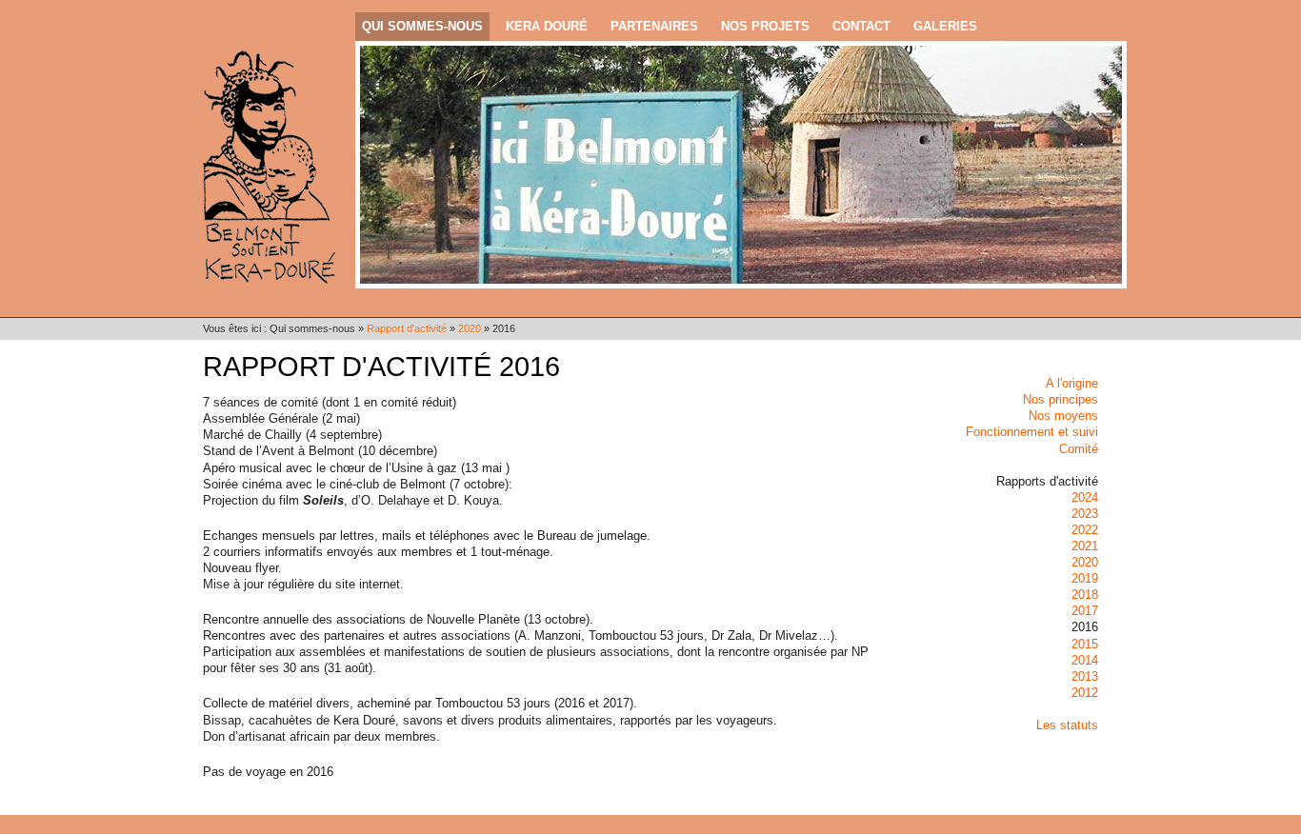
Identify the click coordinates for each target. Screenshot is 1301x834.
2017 (1084, 611)
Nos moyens (1063, 415)
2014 (1084, 660)
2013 (1084, 676)
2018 (1084, 594)
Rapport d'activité (407, 328)
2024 (1084, 497)
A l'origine (1072, 383)
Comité (1078, 449)
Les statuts (1067, 725)
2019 (1084, 578)
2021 (1084, 546)
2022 (1084, 530)
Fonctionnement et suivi (1032, 432)
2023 (1084, 513)
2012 (1084, 692)
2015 (1084, 644)
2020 (469, 328)
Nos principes (1060, 399)
